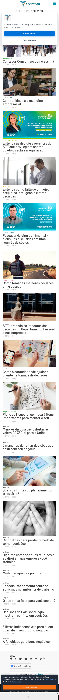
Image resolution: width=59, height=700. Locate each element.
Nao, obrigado (29, 40)
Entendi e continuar (29, 687)
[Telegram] (36, 659)
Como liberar (29, 33)
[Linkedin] (31, 658)
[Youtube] (26, 659)
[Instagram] (11, 658)
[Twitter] (20, 659)
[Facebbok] (15, 658)
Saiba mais (49, 680)
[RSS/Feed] (44, 658)
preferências (16, 682)
